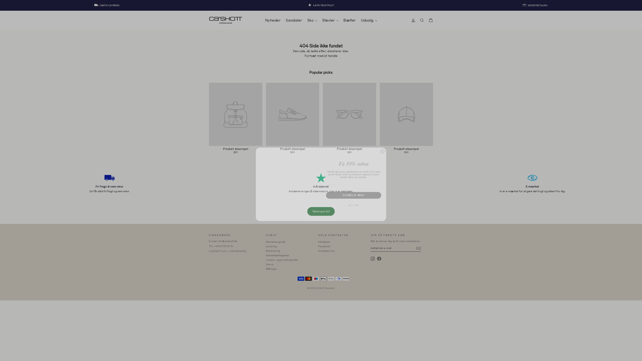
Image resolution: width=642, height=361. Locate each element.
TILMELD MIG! (354, 191)
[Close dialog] (383, 132)
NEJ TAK (353, 201)
